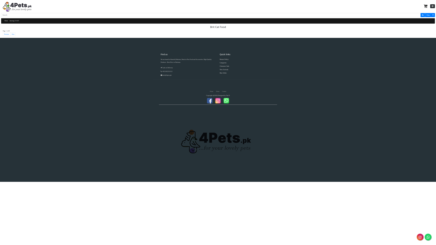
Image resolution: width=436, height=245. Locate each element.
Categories (223, 63)
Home (6, 21)
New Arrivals (224, 69)
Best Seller (223, 73)
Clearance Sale (224, 66)
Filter (428, 15)
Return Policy (224, 59)
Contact (224, 91)
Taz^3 (228, 95)
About (217, 91)
